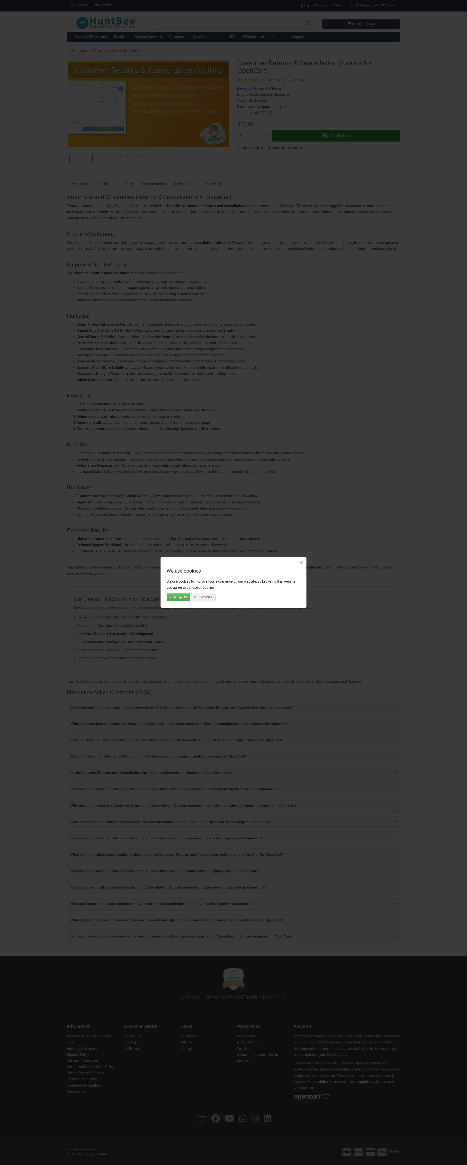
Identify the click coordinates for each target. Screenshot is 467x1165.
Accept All (179, 597)
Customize (204, 597)
